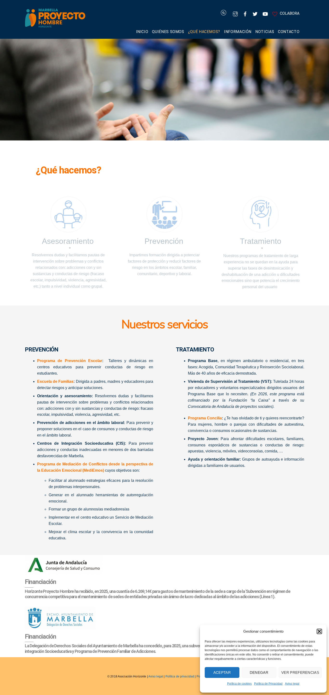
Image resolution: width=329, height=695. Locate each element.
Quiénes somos (168, 31)
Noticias (264, 31)
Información (237, 31)
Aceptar (222, 672)
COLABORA (289, 13)
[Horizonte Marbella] (55, 25)
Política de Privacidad (268, 683)
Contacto (288, 31)
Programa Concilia (205, 418)
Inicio (142, 31)
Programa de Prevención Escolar (69, 361)
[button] (319, 631)
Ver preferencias (300, 672)
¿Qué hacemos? (204, 31)
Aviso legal (292, 683)
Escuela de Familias (55, 381)
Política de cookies (239, 683)
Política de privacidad (179, 676)
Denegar (259, 672)
